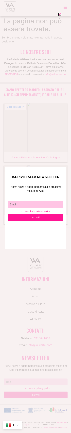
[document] (35, 216)
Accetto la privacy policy (37, 211)
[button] (60, 14)
